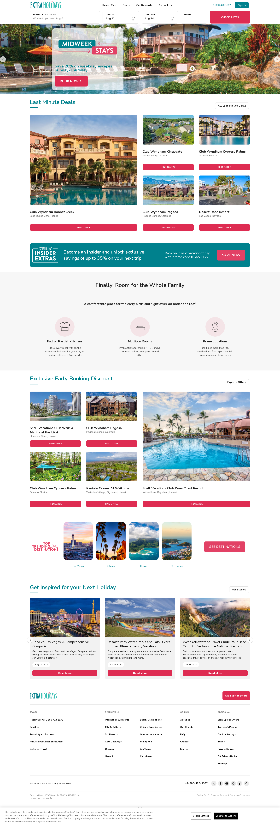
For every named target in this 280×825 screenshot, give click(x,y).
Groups (184, 741)
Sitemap (222, 763)
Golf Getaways (113, 741)
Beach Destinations (151, 719)
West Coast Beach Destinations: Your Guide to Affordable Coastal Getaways (215, 644)
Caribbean (146, 756)
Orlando (111, 566)
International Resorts (117, 719)
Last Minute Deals (53, 102)
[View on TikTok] (239, 783)
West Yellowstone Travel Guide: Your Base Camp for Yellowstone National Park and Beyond (139, 644)
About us (185, 719)
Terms (221, 741)
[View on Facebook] (220, 783)
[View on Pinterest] (246, 783)
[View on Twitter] (213, 783)
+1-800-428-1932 (197, 783)
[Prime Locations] (215, 327)
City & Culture (113, 727)
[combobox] (65, 18)
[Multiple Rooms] (140, 327)
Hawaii (144, 566)
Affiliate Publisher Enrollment (46, 741)
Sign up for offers (236, 696)
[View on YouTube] (226, 783)
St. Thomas (177, 566)
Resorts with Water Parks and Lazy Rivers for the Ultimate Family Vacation (63, 644)
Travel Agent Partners (42, 734)
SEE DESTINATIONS (224, 547)
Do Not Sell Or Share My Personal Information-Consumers (223, 795)
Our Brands (186, 727)
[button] (121, 17)
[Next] (277, 59)
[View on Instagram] (233, 783)
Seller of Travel (38, 749)
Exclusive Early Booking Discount (71, 378)
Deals (126, 5)
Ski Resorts (111, 734)
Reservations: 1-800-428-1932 (46, 719)
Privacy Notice (225, 749)
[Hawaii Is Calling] (140, 59)
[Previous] (3, 59)
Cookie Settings (201, 815)
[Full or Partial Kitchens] (65, 327)
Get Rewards (144, 5)
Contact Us (165, 5)
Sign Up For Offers (228, 719)
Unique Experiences (151, 727)
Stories (184, 749)
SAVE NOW (231, 255)
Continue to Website (226, 815)
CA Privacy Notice (227, 756)
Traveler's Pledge (227, 727)
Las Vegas (78, 566)
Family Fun (146, 741)
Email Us (34, 727)
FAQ (182, 734)
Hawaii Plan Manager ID (41, 798)
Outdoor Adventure (151, 734)
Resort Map (109, 5)
